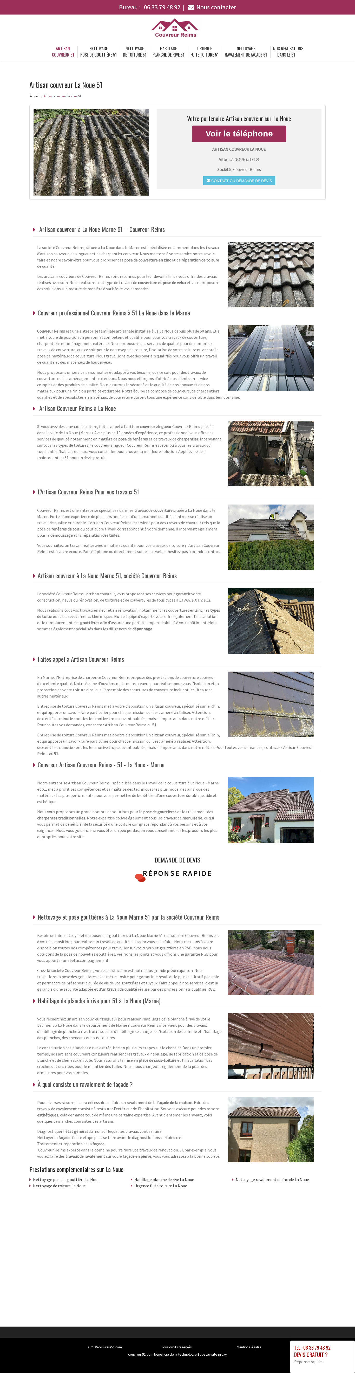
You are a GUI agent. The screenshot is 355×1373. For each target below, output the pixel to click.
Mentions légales (249, 1347)
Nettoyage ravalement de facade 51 (246, 51)
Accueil (34, 96)
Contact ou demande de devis (241, 181)
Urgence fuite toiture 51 (204, 51)
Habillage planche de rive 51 (168, 51)
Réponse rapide (178, 873)
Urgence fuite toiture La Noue (160, 1185)
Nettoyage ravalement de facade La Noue (272, 1179)
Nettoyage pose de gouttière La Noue (66, 1179)
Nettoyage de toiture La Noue (59, 1185)
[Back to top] (340, 1358)
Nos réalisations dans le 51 (288, 51)
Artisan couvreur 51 (63, 51)
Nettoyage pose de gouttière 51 (98, 51)
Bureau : (149, 7)
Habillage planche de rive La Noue (164, 1179)
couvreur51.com (110, 1347)
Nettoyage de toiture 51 (134, 51)
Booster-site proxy (212, 1354)
